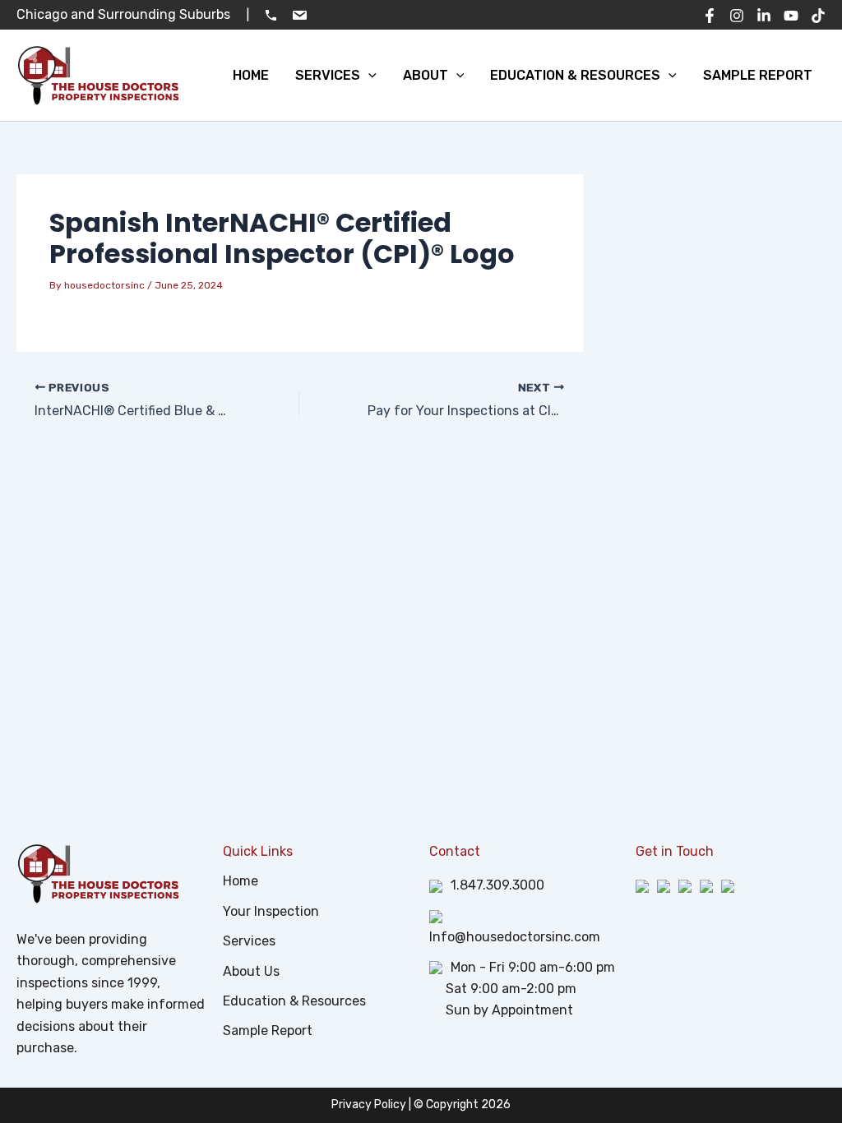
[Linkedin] (763, 15)
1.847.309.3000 (497, 885)
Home (240, 881)
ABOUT (425, 75)
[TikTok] (818, 15)
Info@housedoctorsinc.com (514, 937)
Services (249, 941)
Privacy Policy (368, 1104)
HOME (251, 75)
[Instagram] (736, 15)
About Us (251, 971)
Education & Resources (294, 1001)
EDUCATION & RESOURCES (575, 75)
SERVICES (327, 75)
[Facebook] (709, 15)
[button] (368, 76)
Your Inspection (271, 911)
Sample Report (267, 1030)
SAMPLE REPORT (757, 75)
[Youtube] (791, 15)
